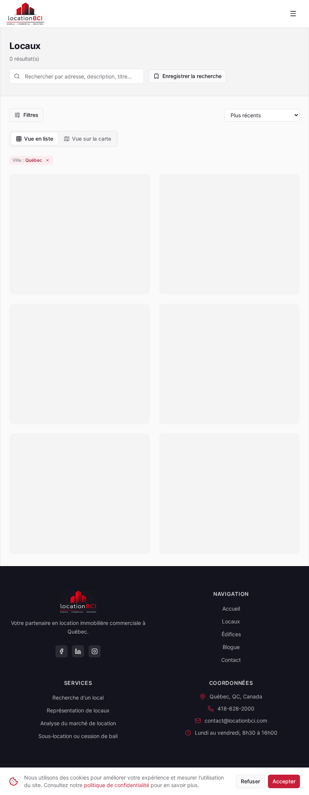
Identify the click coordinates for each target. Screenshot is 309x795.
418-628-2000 (235, 708)
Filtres (30, 115)
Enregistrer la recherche (192, 76)
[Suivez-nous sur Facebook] (61, 651)
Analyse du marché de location (78, 723)
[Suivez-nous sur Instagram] (95, 651)
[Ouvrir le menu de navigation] (293, 13)
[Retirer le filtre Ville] (47, 160)
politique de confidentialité (116, 785)
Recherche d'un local (78, 697)
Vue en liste (38, 138)
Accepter (283, 781)
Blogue (231, 647)
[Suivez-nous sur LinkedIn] (78, 651)
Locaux (231, 621)
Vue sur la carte (91, 138)
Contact (231, 660)
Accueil (231, 608)
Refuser (250, 781)
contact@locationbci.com (236, 720)
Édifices (231, 634)
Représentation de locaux (78, 710)
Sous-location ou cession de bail (78, 736)
